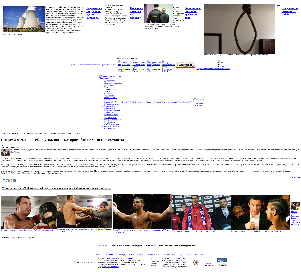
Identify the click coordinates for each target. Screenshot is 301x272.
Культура (158, 102)
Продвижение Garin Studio (108, 267)
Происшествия (140, 102)
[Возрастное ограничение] (196, 265)
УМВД (132, 102)
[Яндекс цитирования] (210, 265)
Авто (170, 102)
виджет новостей (176, 260)
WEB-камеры (109, 128)
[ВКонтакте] (4, 180)
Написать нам (153, 255)
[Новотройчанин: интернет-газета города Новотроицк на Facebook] (124, 71)
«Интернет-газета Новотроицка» (121, 258)
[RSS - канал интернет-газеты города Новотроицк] (199, 105)
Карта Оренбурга (111, 115)
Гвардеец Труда (110, 108)
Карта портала (185, 255)
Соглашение (108, 255)
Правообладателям (136, 255)
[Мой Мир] (14, 180)
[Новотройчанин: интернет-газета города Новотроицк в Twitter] (139, 71)
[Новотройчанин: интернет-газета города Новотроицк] (93, 65)
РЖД (190, 102)
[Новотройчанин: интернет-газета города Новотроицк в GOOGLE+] (169, 71)
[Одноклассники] (10, 180)
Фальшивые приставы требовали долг (193, 13)
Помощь (165, 102)
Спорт (174, 102)
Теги (196, 255)
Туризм (180, 102)
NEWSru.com (294, 177)
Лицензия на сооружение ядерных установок (94, 13)
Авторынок (108, 93)
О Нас (98, 255)
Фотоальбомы (109, 122)
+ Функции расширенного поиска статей (213, 69)
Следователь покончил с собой (290, 11)
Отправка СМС (110, 102)
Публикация (121, 255)
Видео (185, 102)
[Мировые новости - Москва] (222, 266)
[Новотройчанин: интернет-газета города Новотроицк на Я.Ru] (154, 71)
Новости (125, 102)
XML (201, 255)
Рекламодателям (169, 255)
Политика (150, 102)
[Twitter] (7, 180)
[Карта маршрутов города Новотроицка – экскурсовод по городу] (185, 67)
